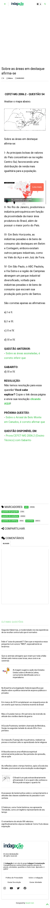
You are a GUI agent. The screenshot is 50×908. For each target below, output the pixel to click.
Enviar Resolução (14, 882)
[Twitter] (18, 888)
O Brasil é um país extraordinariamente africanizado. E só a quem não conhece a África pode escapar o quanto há (30, 780)
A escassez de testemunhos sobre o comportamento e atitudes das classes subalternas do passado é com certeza (24, 795)
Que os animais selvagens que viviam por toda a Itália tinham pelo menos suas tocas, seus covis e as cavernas (23, 658)
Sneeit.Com (29, 903)
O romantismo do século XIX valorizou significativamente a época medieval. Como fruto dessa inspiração (24, 823)
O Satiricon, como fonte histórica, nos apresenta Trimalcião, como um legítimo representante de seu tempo (23, 809)
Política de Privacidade (14, 878)
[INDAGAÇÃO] (17, 5)
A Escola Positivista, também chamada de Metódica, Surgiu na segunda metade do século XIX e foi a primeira (23, 728)
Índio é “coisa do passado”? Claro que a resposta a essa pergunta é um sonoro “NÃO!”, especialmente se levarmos (24, 644)
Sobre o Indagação (36, 878)
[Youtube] (11, 888)
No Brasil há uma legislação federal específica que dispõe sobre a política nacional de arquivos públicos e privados (24, 690)
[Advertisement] (25, 37)
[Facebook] (25, 888)
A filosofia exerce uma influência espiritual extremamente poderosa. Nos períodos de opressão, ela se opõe (23, 754)
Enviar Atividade (36, 882)
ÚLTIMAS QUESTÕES (12, 622)
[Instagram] (4, 888)
